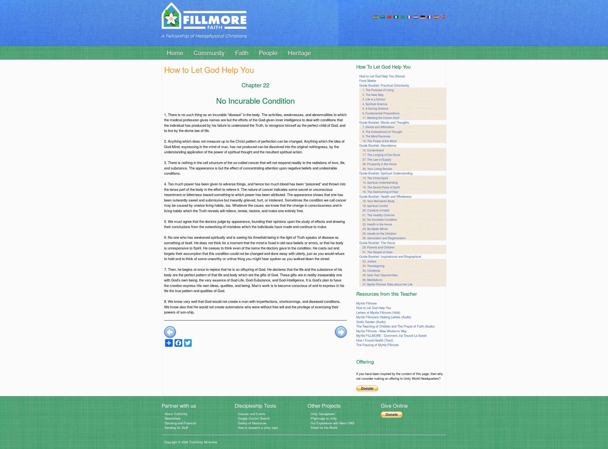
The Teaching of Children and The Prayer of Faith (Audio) (395, 326)
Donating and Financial (180, 423)
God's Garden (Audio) (371, 321)
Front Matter (367, 80)
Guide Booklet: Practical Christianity (384, 85)
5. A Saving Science (375, 108)
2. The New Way (373, 95)
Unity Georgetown (323, 414)
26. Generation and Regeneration (384, 238)
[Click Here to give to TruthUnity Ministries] (392, 414)
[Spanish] (436, 16)
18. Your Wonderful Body (378, 201)
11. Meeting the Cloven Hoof (380, 118)
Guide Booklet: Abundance (377, 145)
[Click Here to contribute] (367, 388)
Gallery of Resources (252, 423)
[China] (389, 16)
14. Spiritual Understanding (380, 182)
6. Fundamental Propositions (380, 113)
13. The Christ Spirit (375, 178)
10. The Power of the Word (379, 141)
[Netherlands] (416, 16)
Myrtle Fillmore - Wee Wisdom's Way (381, 331)
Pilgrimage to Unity (324, 418)
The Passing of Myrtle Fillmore (377, 344)
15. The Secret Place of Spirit (381, 187)
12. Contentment (373, 150)
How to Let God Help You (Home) (382, 76)
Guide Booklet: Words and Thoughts (384, 122)
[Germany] (422, 16)
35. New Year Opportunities (380, 275)
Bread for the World (324, 427)
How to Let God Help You (373, 307)
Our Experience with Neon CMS (332, 423)
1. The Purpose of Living (378, 90)
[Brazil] (403, 16)
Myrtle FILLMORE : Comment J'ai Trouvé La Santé (391, 335)
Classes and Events (252, 414)
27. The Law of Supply (376, 159)
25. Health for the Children (379, 233)
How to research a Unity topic (258, 427)
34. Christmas (371, 270)
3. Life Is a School (373, 99)
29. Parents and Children (378, 247)
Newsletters (173, 418)
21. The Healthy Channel (378, 215)
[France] (430, 16)
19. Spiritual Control (375, 206)
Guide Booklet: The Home (377, 242)
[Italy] (409, 16)
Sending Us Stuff (176, 427)
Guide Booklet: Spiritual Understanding (386, 173)
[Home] (204, 20)
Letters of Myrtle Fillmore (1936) (378, 312)
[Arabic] (382, 16)
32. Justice (369, 261)
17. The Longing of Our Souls (381, 155)
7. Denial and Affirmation (378, 127)
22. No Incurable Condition (379, 219)
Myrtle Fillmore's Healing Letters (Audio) (383, 317)
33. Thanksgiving (373, 266)
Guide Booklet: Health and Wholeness (385, 196)
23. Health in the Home (377, 224)
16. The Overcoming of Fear (380, 192)
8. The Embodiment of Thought (382, 132)
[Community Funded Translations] (443, 16)
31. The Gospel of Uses (377, 252)
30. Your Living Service (377, 169)
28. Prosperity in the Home (379, 164)
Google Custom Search (254, 418)
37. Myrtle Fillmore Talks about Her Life (387, 284)
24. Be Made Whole (375, 229)
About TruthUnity (176, 414)
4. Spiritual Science (374, 104)
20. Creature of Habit (375, 210)
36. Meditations (372, 280)
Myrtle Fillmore (366, 303)
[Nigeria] (396, 16)
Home (175, 52)
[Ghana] (376, 16)
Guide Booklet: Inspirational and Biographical (390, 256)
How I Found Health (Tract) (374, 340)
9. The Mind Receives (376, 136)
